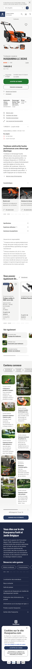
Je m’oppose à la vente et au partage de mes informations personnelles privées (16, 653)
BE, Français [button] (9, 15)
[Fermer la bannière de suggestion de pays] (29, 2)
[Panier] (26, 14)
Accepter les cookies (16, 648)
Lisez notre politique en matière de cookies (15, 644)
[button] (26, 25)
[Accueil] (2, 14)
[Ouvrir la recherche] (22, 14)
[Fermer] (26, 628)
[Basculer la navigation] (30, 14)
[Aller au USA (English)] (27, 8)
